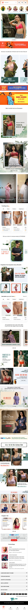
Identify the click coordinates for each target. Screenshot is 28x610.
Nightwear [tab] (21, 209)
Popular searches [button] (5, 576)
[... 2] (11, 398)
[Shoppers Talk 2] (11, 524)
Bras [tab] (8, 209)
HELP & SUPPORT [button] (5, 583)
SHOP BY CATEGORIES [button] (6, 579)
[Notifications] (19, 2)
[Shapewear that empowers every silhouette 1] (5, 288)
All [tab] (3, 209)
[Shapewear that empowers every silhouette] (14, 274)
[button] (22, 2)
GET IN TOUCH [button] (4, 589)
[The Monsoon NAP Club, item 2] (11, 337)
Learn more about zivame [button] (7, 573)
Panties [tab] (14, 209)
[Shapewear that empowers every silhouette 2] (16, 288)
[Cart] (25, 2)
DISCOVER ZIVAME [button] (5, 586)
